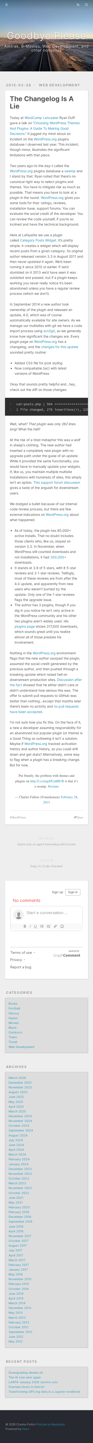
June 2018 (16, 1226)
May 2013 (16, 1313)
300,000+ (58, 557)
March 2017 (17, 1260)
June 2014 (16, 1293)
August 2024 (18, 1135)
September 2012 (20, 1332)
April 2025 (16, 1106)
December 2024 (20, 1116)
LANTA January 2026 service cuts (33, 1382)
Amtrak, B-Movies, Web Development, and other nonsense (46, 48)
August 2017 (18, 1245)
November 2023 (20, 1174)
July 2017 (15, 1250)
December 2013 (20, 1308)
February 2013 (19, 1322)
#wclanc (53, 786)
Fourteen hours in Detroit (26, 1387)
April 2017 (16, 1255)
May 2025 (16, 1102)
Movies (14, 1023)
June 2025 (16, 1097)
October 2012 (19, 1327)
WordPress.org (45, 139)
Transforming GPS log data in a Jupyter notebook (44, 1392)
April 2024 (16, 1150)
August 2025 (18, 1092)
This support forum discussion (56, 482)
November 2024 (20, 1121)
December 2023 (20, 1169)
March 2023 (17, 1183)
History (14, 1013)
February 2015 (19, 1284)
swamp (70, 171)
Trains (13, 1037)
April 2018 (16, 1231)
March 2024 (17, 1154)
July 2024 (16, 1140)
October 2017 (18, 1241)
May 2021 (16, 1202)
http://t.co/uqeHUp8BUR (47, 781)
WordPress (19, 817)
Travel (13, 1042)
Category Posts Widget (38, 240)
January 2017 (18, 1269)
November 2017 (20, 1236)
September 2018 (20, 1221)
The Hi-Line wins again (25, 1377)
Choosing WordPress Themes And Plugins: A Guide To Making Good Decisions (45, 128)
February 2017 (19, 1265)
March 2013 (17, 1318)
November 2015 (20, 1279)
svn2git (49, 331)
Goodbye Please (46, 35)
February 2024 (19, 1159)
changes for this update (59, 347)
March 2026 (17, 1078)
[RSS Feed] (78, 4)
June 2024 (16, 1145)
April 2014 (16, 1298)
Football (14, 1008)
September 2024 (21, 1130)
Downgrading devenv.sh (26, 1372)
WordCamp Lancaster (41, 118)
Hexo (25, 1429)
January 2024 (18, 1164)
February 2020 (19, 1207)
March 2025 (17, 1111)
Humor (13, 1018)
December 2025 (20, 1082)
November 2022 (20, 1188)
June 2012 (16, 1337)
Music (13, 1027)
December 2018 (20, 1217)
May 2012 (16, 1341)
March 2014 (17, 1303)
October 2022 (19, 1193)
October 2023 (19, 1178)
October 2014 (19, 1289)
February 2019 (19, 1212)
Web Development (59, 85)
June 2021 (16, 1198)
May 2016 (16, 1274)
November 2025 (20, 1087)
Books (13, 1003)
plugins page (25, 626)
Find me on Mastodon (50, 1424)
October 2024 (19, 1126)
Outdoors (15, 1032)
